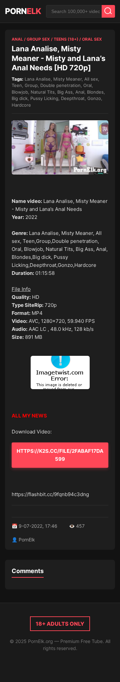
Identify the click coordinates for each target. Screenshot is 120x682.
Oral (87, 85)
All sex (91, 79)
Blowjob (20, 92)
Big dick (20, 98)
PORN (23, 11)
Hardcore (21, 105)
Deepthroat (73, 98)
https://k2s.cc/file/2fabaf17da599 (60, 455)
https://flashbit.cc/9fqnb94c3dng (50, 494)
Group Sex (38, 39)
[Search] (108, 11)
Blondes (95, 92)
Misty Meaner (67, 79)
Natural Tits (43, 92)
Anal (17, 39)
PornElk (27, 539)
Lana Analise (38, 79)
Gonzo (94, 98)
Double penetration (60, 85)
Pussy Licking (44, 98)
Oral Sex (92, 39)
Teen (17, 85)
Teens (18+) (66, 39)
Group (31, 85)
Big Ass (65, 92)
